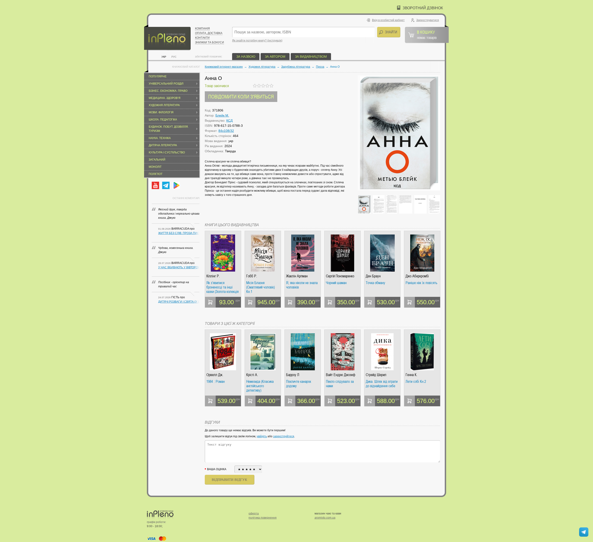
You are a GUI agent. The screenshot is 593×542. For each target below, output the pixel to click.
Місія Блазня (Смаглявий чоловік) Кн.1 (260, 287)
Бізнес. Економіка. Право (168, 90)
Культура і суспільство (167, 152)
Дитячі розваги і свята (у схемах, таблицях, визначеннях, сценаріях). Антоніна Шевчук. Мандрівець (178, 301)
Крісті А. (252, 375)
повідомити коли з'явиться (241, 96)
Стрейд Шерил (376, 375)
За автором (275, 56)
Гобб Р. (251, 276)
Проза (320, 66)
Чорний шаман (336, 283)
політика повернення (263, 517)
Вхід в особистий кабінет (388, 20)
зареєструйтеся (283, 436)
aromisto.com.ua (325, 517)
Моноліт (155, 166)
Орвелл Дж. (214, 375)
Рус (174, 56)
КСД (229, 120)
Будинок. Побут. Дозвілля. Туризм (169, 129)
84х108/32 (226, 131)
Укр (163, 56)
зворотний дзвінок (423, 8)
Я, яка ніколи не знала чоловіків (302, 285)
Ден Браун (373, 276)
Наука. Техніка (160, 138)
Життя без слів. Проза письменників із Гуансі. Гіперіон (178, 233)
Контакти (202, 37)
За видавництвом (311, 56)
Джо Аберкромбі (417, 276)
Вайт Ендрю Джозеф (340, 375)
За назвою (245, 56)
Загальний (157, 159)
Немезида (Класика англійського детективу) (260, 386)
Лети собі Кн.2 (416, 381)
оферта (254, 513)
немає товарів (427, 34)
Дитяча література (163, 145)
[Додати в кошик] (210, 302)
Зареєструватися (427, 20)
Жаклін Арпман (297, 276)
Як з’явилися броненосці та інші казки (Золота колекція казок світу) (222, 287)
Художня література (164, 105)
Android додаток (176, 185)
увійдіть (262, 436)
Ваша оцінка (216, 469)
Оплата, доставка (208, 33)
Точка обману (375, 283)
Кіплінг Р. (213, 276)
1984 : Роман (215, 381)
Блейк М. (222, 115)
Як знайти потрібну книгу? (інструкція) (257, 40)
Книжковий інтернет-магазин (224, 66)
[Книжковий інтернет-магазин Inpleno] (167, 38)
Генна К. (411, 375)
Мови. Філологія (161, 112)
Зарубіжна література (295, 66)
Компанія (202, 28)
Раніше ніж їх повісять (421, 283)
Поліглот (155, 174)
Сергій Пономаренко (340, 276)
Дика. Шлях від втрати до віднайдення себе (381, 383)
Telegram (166, 185)
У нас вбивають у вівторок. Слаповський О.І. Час (178, 267)
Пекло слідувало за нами (340, 383)
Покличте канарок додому (298, 383)
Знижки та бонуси (209, 42)
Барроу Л (292, 375)
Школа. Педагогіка (163, 119)
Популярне (158, 76)
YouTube (155, 185)
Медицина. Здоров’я (164, 98)
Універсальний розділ (166, 83)
